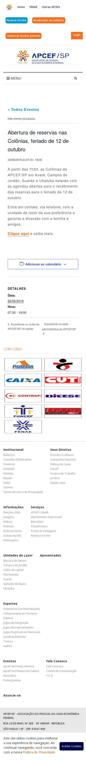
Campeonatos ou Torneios (20, 613)
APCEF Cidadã (39, 512)
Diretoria (9, 464)
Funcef (54, 469)
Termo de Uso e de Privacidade (23, 492)
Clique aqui (18, 233)
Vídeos (7, 522)
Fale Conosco (56, 661)
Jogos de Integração (15, 623)
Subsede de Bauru (14, 584)
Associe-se (12, 695)
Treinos (8, 641)
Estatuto (8, 473)
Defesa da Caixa (60, 464)
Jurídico (55, 478)
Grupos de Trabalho (63, 473)
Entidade (8, 469)
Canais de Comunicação (61, 671)
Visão (6, 483)
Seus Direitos (60, 449)
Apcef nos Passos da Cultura (21, 671)
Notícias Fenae (12, 531)
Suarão (7, 579)
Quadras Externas (14, 637)
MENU (15, 78)
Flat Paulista (10, 574)
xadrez (7, 646)
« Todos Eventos (23, 109)
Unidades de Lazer (18, 555)
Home (21, 7)
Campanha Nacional (63, 459)
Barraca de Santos (14, 560)
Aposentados (50, 555)
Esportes (10, 603)
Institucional (13, 449)
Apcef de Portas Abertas (18, 666)
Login (76, 35)
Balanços (9, 455)
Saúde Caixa (57, 483)
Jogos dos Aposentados (18, 627)
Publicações (10, 540)
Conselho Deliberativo (17, 459)
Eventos (9, 661)
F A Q (49, 675)
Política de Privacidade (39, 752)
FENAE (33, 7)
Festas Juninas (12, 680)
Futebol (8, 618)
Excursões (9, 675)
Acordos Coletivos (61, 455)
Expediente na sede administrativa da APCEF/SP (59, 326)
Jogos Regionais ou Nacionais (21, 632)
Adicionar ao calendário (43, 264)
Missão (7, 478)
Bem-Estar (37, 522)
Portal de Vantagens (43, 531)
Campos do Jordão (15, 565)
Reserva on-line (40, 535)
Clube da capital (13, 570)
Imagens (8, 517)
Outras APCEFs (51, 7)
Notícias (8, 526)
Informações (13, 507)
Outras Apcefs (12, 535)
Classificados (39, 526)
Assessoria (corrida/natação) (21, 609)
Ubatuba (8, 588)
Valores (8, 487)
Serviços (37, 507)
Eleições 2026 (11, 512)
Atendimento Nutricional (46, 517)
